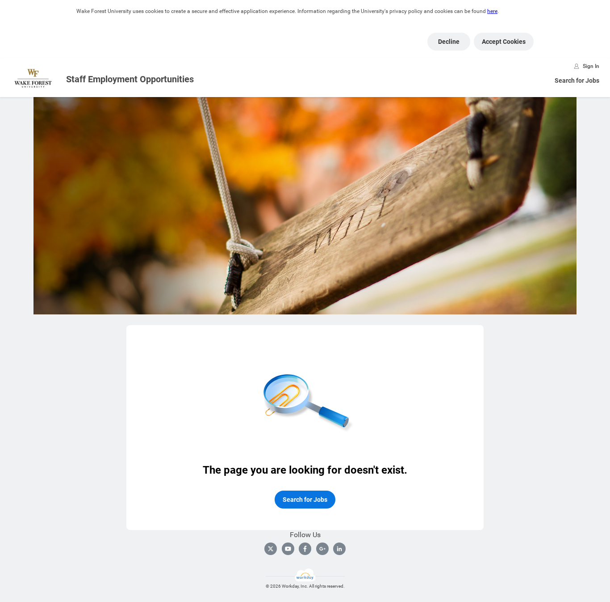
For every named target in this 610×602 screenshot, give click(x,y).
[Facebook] (305, 549)
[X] (270, 549)
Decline (449, 41)
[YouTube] (288, 549)
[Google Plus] (322, 549)
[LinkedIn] (339, 549)
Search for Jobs (577, 80)
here (492, 11)
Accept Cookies (504, 41)
